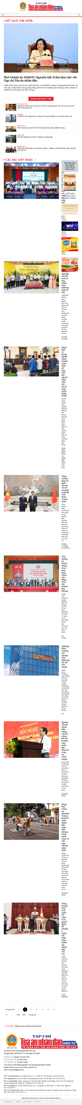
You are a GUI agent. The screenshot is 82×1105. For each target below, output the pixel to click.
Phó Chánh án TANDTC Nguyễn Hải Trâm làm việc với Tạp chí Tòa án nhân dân (40, 79)
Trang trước (10, 1009)
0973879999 (23, 1067)
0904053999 (11, 1088)
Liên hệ (37, 1102)
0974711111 (22, 1092)
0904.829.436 (59, 1076)
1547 (24, 1015)
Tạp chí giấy (27, 1102)
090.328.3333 (60, 1078)
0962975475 (32, 1067)
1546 (18, 1015)
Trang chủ (9, 1102)
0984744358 (14, 1067)
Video (18, 1102)
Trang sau (32, 1015)
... (12, 1015)
